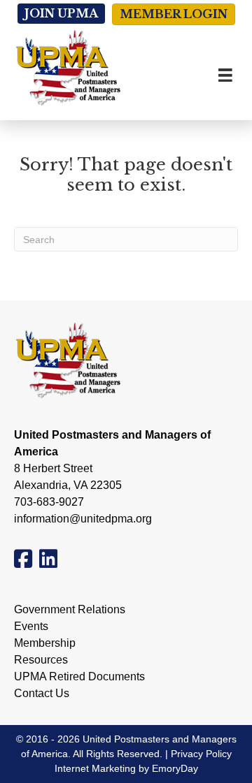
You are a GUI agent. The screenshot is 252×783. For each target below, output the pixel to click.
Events (31, 626)
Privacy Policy (201, 753)
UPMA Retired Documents (79, 676)
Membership (45, 643)
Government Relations (69, 609)
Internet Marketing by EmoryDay (126, 768)
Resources (41, 660)
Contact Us (41, 693)
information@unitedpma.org (83, 519)
